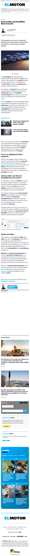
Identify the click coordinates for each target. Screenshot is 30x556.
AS (18, 455)
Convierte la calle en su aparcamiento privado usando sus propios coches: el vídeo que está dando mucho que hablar (21, 476)
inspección (4, 271)
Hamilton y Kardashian (24, 0)
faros (10, 290)
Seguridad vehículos (21, 290)
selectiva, (13, 82)
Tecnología (3, 292)
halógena (18, 95)
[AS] (8, 536)
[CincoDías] (13, 536)
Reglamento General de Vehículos (11, 165)
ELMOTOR (4, 455)
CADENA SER (22, 455)
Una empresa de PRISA (15, 551)
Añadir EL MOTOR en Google (9, 35)
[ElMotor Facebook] (12, 532)
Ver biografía (11, 287)
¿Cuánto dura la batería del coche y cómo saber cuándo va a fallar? (20, 122)
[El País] (4, 536)
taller (2, 107)
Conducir (3, 19)
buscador (16, 207)
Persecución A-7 (16, 0)
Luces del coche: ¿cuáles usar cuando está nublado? (21, 130)
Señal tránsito (8, 0)
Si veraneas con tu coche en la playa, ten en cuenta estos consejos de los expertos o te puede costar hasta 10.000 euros (15, 361)
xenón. (3, 98)
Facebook (4, 281)
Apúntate (6, 426)
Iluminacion (13, 290)
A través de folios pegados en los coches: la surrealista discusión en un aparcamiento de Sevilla (8, 501)
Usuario (8, 292)
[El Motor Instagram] (16, 532)
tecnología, (20, 244)
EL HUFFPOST (10, 455)
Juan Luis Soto (12, 29)
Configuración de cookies (21, 527)
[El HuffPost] (20, 536)
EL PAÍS (15, 455)
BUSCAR (6, 440)
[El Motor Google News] (20, 532)
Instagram (12, 281)
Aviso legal (5, 527)
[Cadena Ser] (25, 536)
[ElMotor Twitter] (14, 532)
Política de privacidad (12, 527)
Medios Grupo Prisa (15, 554)
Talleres (27, 290)
